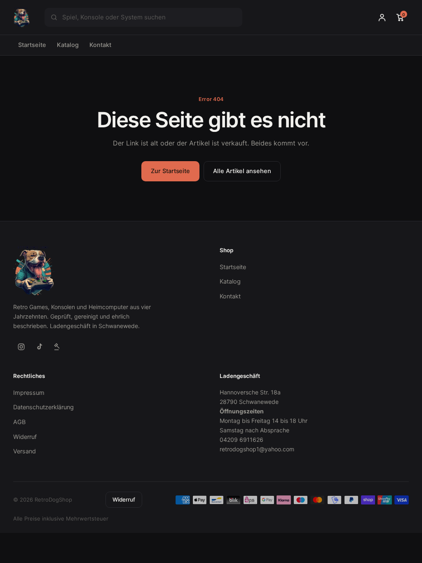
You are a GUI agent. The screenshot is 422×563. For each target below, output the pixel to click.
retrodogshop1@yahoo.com (257, 449)
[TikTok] (39, 346)
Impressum (29, 392)
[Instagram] (21, 346)
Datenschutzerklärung (43, 407)
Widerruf (25, 437)
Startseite (32, 45)
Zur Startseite (170, 171)
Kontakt (100, 45)
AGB (19, 422)
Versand (24, 451)
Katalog (68, 45)
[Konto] (382, 17)
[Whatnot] (57, 346)
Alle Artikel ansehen (242, 171)
